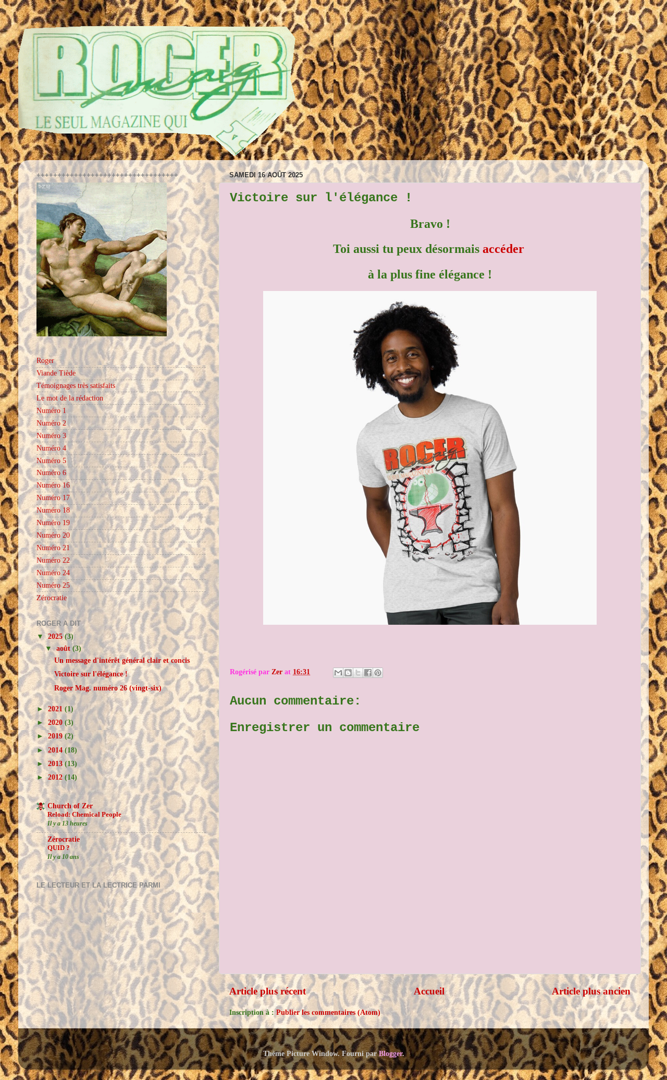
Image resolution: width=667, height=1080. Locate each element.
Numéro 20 (53, 535)
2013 (56, 764)
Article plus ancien (591, 991)
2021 (56, 709)
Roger (45, 361)
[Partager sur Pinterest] (378, 673)
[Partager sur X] (358, 673)
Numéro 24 (53, 573)
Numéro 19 (53, 523)
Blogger (390, 1054)
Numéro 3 (51, 436)
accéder (503, 249)
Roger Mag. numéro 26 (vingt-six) (108, 688)
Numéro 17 (53, 498)
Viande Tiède (56, 373)
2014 (56, 750)
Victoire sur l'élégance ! (91, 674)
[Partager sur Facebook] (368, 673)
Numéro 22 (53, 560)
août (64, 648)
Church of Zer (70, 806)
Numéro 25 (53, 585)
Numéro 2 (51, 423)
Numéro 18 (53, 510)
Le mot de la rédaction (69, 398)
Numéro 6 (51, 473)
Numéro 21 (53, 548)
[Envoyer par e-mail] (338, 673)
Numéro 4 (51, 448)
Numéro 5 (51, 461)
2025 (56, 636)
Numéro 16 (53, 485)
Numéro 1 (51, 411)
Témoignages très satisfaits (75, 386)
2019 (56, 736)
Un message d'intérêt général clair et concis (122, 660)
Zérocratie (51, 598)
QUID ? (58, 848)
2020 (56, 722)
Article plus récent (267, 991)
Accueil (429, 991)
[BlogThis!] (348, 673)
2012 (56, 777)
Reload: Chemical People (84, 814)
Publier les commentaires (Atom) (328, 1012)
